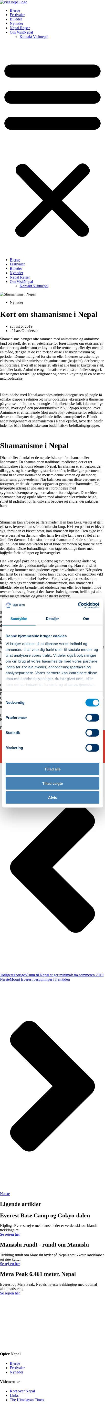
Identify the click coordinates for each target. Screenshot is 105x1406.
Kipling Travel (26, 1344)
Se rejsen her (10, 1234)
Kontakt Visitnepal (34, 37)
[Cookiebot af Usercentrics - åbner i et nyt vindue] (78, 605)
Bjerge (15, 10)
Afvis (52, 797)
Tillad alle (52, 769)
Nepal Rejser (20, 28)
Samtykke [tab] (18, 619)
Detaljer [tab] (52, 619)
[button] (52, 148)
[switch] (92, 718)
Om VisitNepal (21, 32)
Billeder (16, 19)
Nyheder (16, 23)
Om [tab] (86, 619)
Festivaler (17, 15)
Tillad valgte (52, 783)
